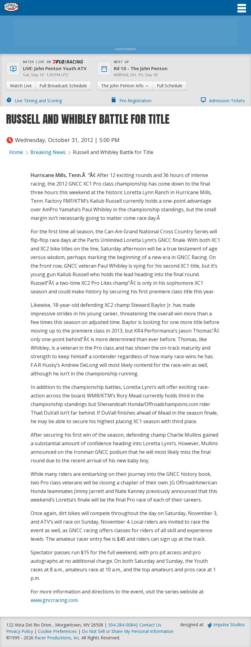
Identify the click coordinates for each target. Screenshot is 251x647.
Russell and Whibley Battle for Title (113, 152)
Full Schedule (169, 85)
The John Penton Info (123, 85)
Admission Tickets (227, 100)
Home (16, 152)
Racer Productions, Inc (57, 638)
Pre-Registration (135, 100)
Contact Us (150, 625)
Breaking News (48, 152)
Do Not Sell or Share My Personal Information (128, 631)
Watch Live (21, 85)
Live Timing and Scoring (38, 100)
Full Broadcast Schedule (63, 85)
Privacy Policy (19, 631)
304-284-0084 (122, 625)
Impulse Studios (229, 624)
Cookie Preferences (58, 631)
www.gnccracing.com (54, 600)
